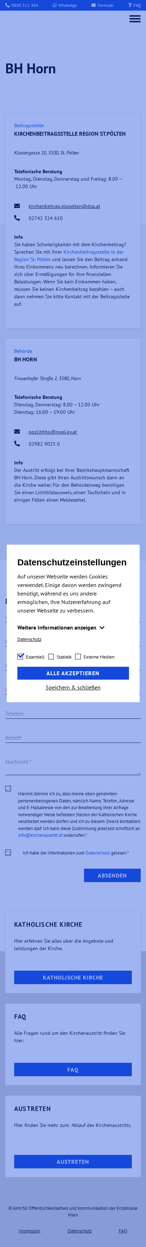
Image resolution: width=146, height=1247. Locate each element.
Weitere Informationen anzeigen (57, 627)
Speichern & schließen (73, 687)
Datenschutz (29, 639)
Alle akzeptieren (73, 673)
